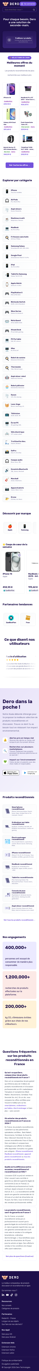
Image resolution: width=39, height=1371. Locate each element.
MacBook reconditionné (14, 1154)
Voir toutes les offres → (19, 165)
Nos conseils (6, 1305)
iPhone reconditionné (24, 1151)
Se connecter (29, 4)
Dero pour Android (8, 1337)
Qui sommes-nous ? (9, 1291)
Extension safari (8, 1353)
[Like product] (19, 555)
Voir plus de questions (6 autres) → (19, 1257)
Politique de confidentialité (12, 1361)
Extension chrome (9, 1347)
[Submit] (34, 10)
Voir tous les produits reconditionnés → (19, 920)
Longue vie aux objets (10, 1321)
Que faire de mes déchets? (12, 1324)
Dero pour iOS (7, 1334)
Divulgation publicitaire (10, 1364)
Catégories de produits (10, 1308)
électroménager (20, 1108)
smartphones (10, 1105)
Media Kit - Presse (9, 1318)
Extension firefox (8, 1350)
